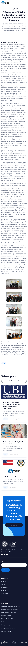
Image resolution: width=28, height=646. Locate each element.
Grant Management (6, 615)
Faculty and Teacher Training (8, 628)
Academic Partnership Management (10, 609)
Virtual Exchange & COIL (7, 618)
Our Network (4, 587)
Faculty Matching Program (7, 625)
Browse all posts (14, 380)
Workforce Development (7, 621)
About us (14, 530)
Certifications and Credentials (8, 612)
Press (4, 363)
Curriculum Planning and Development (10, 606)
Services (3, 584)
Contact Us (14, 525)
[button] (25, 2)
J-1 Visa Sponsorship (6, 631)
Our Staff (3, 590)
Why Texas (4, 597)
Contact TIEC (4, 593)
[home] (5, 2)
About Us (3, 581)
